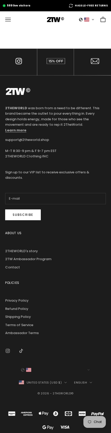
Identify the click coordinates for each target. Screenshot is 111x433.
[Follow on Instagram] (7, 350)
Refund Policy (16, 308)
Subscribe (23, 215)
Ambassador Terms (22, 332)
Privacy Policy (17, 300)
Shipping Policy (18, 316)
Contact (92, 62)
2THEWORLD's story (21, 251)
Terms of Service (19, 324)
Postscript (55, 62)
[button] (87, 19)
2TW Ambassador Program (28, 259)
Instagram (18, 62)
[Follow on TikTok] (21, 350)
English (80, 382)
